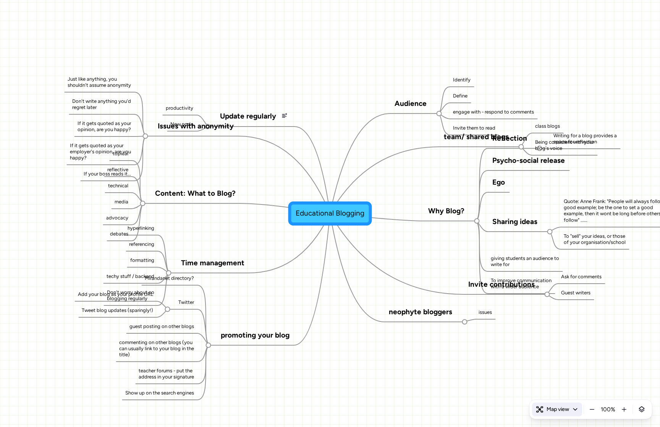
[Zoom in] (624, 409)
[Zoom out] (592, 409)
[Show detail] (641, 409)
